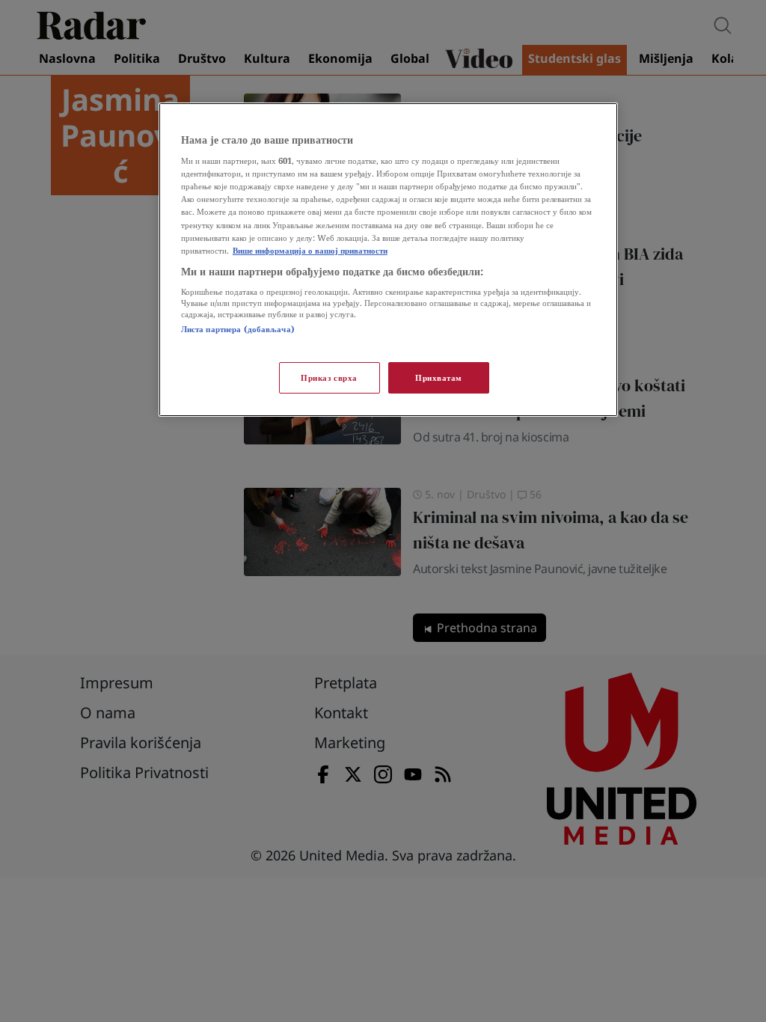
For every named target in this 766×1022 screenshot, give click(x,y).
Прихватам (438, 377)
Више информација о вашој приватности (310, 250)
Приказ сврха (329, 377)
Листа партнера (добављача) (238, 328)
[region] (388, 259)
